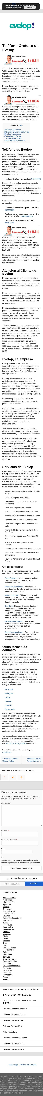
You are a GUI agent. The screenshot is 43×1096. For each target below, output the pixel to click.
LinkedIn (8, 705)
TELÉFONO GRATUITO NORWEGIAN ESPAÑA (19, 1002)
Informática (8, 927)
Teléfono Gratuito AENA (13, 1020)
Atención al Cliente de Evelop (16, 132)
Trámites (7, 973)
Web (3, 849)
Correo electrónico (9, 840)
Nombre (4, 830)
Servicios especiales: (14, 632)
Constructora (8, 913)
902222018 (9, 210)
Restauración (8, 950)
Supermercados (10, 961)
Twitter (7, 697)
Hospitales (7, 925)
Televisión (7, 970)
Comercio (7, 909)
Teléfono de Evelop (12, 130)
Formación (7, 920)
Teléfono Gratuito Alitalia (13, 1044)
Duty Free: (9, 606)
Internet (6, 932)
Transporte (7, 975)
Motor (5, 938)
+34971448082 (27, 216)
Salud (5, 952)
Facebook (9, 689)
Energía (6, 916)
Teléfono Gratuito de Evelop (15, 1038)
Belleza (6, 907)
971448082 (36, 179)
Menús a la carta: (12, 595)
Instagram (9, 693)
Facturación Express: (14, 621)
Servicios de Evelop (12, 136)
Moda (5, 936)
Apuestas (7, 904)
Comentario (5, 803)
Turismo (6, 977)
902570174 (9, 222)
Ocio (5, 943)
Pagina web (9, 709)
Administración (9, 898)
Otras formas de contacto (14, 140)
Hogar (5, 923)
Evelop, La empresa (12, 134)
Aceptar (30, 7)
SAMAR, (23, 744)
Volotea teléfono (10, 1032)
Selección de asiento (13, 587)
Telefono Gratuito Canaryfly (15, 1009)
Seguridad (7, 954)
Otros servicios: (14, 138)
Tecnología (7, 963)
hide (20, 125)
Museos (6, 941)
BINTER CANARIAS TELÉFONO (17, 995)
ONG (5, 945)
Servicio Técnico (10, 959)
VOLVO (9, 744)
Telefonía (7, 968)
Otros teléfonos (9, 948)
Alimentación (8, 902)
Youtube (8, 701)
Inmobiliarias (8, 929)
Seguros (6, 957)
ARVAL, (16, 744)
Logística (7, 934)
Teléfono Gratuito (24, 1076)
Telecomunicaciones (11, 966)
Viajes (5, 979)
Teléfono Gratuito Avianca (14, 1015)
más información (16, 7)
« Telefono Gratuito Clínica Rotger (10, 760)
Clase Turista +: (11, 578)
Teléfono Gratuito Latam (13, 1049)
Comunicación (9, 911)
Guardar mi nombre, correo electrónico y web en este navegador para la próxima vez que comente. (20, 861)
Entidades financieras (12, 918)
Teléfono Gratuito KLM (12, 1026)
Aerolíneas (6, 752)
